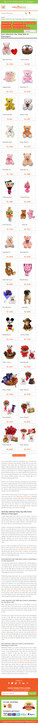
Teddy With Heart (7, 59)
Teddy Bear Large (7, 280)
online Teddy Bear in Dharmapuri (21, 496)
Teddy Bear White (7, 142)
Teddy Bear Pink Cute (8, 252)
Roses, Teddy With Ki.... (26, 445)
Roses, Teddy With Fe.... (26, 417)
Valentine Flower (30, 23)
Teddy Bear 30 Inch (25, 252)
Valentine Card (6, 26)
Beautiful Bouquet (25, 280)
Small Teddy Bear (7, 114)
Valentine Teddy (6, 28)
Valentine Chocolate (19, 26)
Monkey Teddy (25, 335)
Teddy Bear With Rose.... (26, 362)
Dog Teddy (25, 307)
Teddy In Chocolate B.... (8, 362)
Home (2, 17)
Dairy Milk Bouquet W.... (8, 307)
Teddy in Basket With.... (8, 390)
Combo (27, 28)
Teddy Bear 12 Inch (25, 87)
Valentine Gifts (6, 23)
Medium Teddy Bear (25, 114)
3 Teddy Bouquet (24, 197)
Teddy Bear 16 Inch (7, 169)
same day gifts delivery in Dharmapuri (26, 549)
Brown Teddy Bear (25, 142)
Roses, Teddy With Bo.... (26, 390)
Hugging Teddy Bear (7, 87)
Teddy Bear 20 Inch (25, 169)
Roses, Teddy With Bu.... (8, 417)
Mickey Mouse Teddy (8, 335)
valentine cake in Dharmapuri (22, 660)
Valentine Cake (18, 28)
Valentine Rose (18, 23)
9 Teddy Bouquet (7, 197)
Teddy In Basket (24, 59)
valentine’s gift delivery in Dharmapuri (18, 591)
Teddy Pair (25, 224)
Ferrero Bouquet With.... (8, 224)
